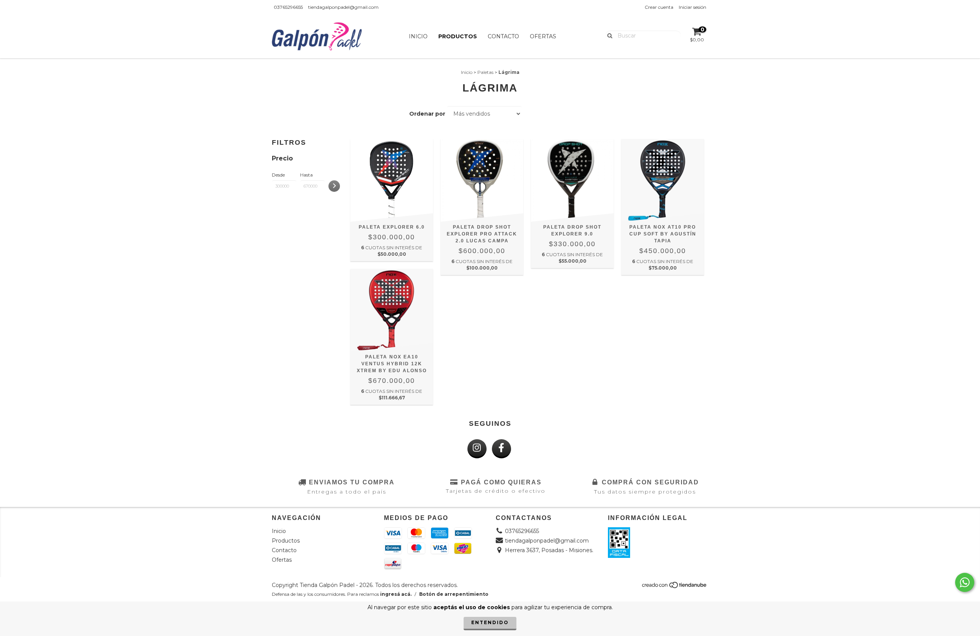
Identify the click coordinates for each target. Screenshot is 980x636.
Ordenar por (427, 113)
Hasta (306, 175)
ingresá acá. (396, 594)
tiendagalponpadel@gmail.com (343, 7)
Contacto (503, 36)
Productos (457, 36)
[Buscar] (608, 35)
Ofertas (543, 36)
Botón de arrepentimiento (453, 594)
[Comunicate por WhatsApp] (964, 582)
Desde (278, 175)
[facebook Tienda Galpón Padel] (501, 448)
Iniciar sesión (692, 7)
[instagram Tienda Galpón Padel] (477, 448)
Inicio (418, 36)
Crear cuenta (659, 7)
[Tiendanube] (674, 587)
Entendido (490, 622)
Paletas (485, 72)
